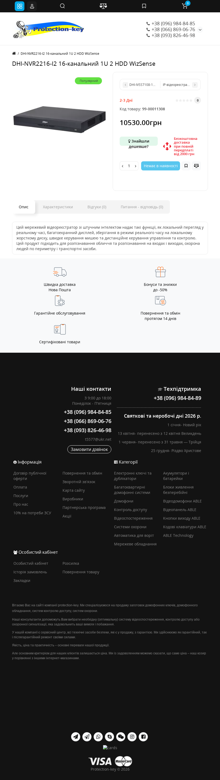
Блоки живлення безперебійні (178, 489)
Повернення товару (81, 571)
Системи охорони (130, 526)
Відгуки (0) (96, 206)
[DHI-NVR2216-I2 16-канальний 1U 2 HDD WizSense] (59, 119)
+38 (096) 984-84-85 (172, 23)
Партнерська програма (84, 507)
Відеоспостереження (133, 518)
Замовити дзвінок (89, 449)
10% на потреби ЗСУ (32, 512)
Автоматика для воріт (134, 535)
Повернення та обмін (82, 473)
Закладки (21, 580)
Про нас (20, 504)
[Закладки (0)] (144, 6)
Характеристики (58, 206)
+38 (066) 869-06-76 (172, 29)
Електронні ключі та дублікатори (133, 476)
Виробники (73, 498)
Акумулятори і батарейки (176, 476)
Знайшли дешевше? (139, 142)
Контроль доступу (130, 509)
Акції (67, 516)
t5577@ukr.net (98, 439)
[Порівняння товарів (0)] (103, 6)
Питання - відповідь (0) (142, 206)
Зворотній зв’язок (79, 481)
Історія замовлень (30, 571)
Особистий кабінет (30, 563)
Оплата (20, 487)
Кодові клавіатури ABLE (184, 526)
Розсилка (71, 563)
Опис (23, 206)
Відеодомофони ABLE (182, 501)
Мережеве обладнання (135, 543)
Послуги (20, 495)
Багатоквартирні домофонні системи (132, 489)
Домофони (123, 501)
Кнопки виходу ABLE (181, 518)
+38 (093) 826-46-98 (172, 35)
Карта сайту (74, 490)
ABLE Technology (178, 535)
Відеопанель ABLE (179, 509)
